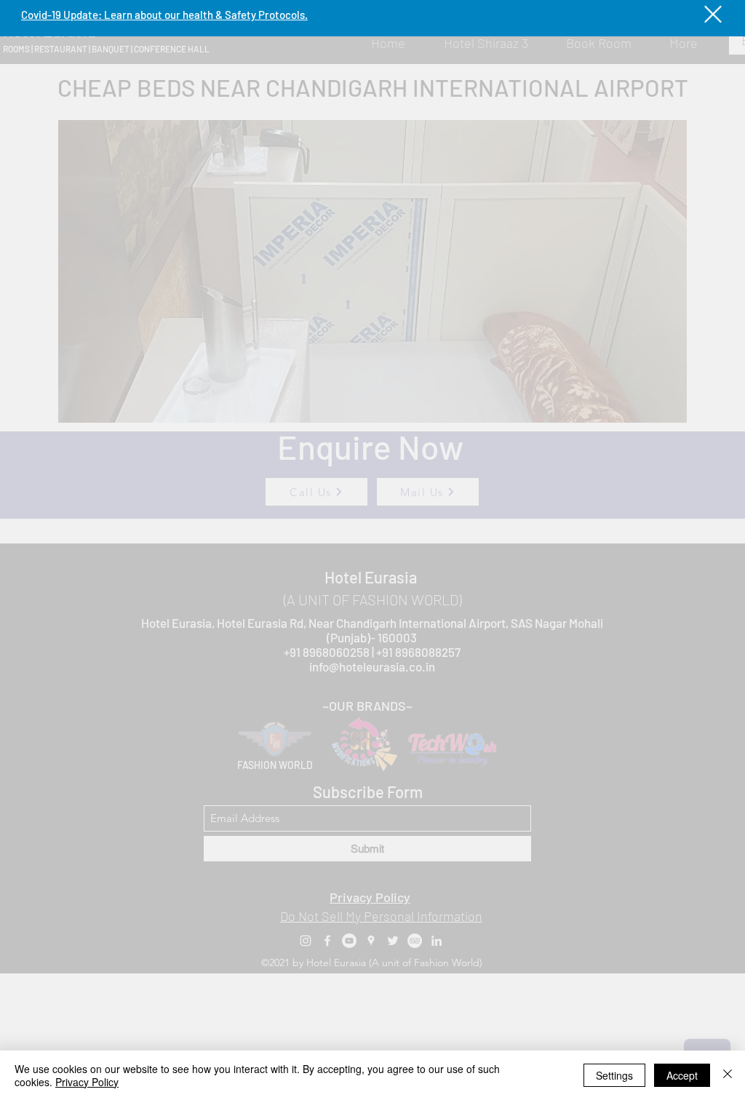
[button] (713, 14)
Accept (682, 1075)
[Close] (727, 1075)
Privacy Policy (87, 1082)
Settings (614, 1075)
